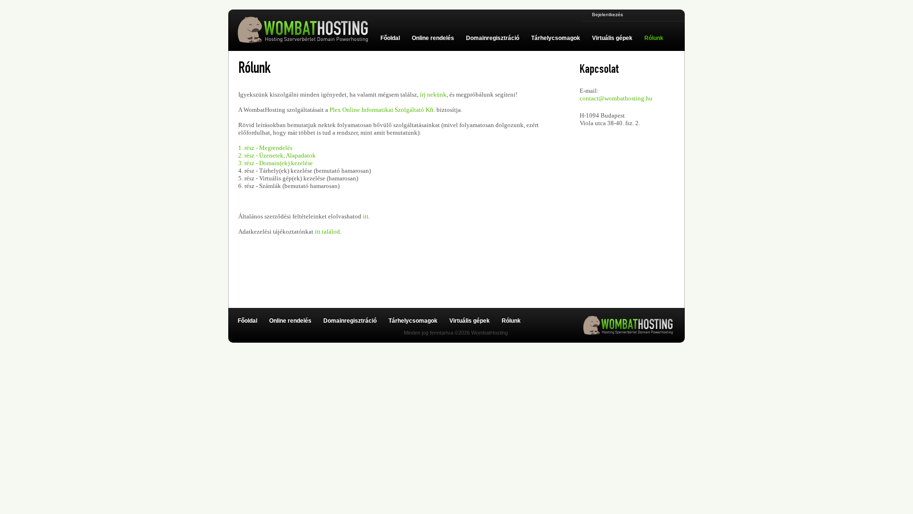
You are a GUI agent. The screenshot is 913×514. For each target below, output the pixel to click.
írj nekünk (433, 94)
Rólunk (653, 38)
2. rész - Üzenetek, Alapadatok (277, 155)
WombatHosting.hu (306, 30)
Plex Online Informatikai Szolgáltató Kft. (382, 109)
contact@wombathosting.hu (616, 98)
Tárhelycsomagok (555, 38)
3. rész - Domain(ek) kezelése (275, 163)
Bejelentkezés (607, 14)
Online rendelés (433, 38)
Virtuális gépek (612, 38)
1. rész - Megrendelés (265, 147)
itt (366, 216)
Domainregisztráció (492, 38)
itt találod (327, 231)
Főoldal (390, 38)
